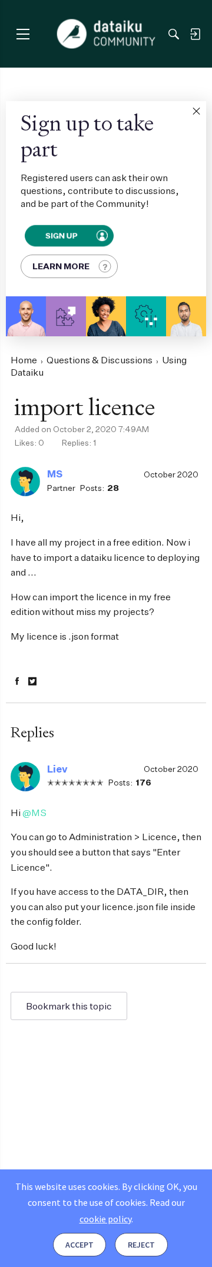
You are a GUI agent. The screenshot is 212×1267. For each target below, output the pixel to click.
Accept (79, 1244)
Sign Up (61, 235)
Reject (141, 1244)
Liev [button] (57, 769)
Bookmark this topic (69, 1006)
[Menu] (23, 34)
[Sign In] (195, 34)
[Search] (173, 34)
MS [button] (54, 474)
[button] (196, 111)
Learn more (61, 266)
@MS (34, 812)
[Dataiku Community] (106, 34)
